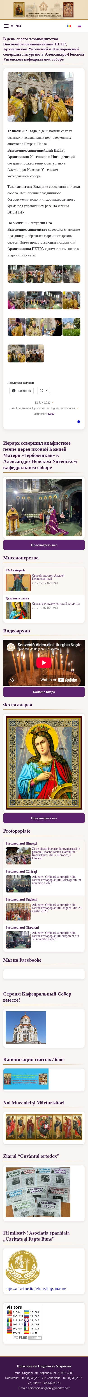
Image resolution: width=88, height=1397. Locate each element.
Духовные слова (17, 598)
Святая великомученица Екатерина (56, 603)
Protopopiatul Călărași (21, 871)
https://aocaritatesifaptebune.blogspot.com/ (36, 1289)
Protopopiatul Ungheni (21, 899)
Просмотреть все (44, 545)
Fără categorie (15, 570)
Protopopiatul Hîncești (21, 843)
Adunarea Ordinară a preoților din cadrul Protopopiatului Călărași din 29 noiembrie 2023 (56, 880)
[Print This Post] (79, 422)
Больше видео (44, 692)
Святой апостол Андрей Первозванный (48, 577)
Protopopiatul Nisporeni (22, 927)
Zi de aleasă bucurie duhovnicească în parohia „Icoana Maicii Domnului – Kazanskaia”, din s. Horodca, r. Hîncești (56, 853)
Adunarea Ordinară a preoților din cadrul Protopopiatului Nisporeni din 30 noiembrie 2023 (55, 936)
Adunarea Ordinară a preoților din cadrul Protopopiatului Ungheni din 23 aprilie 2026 (56, 908)
